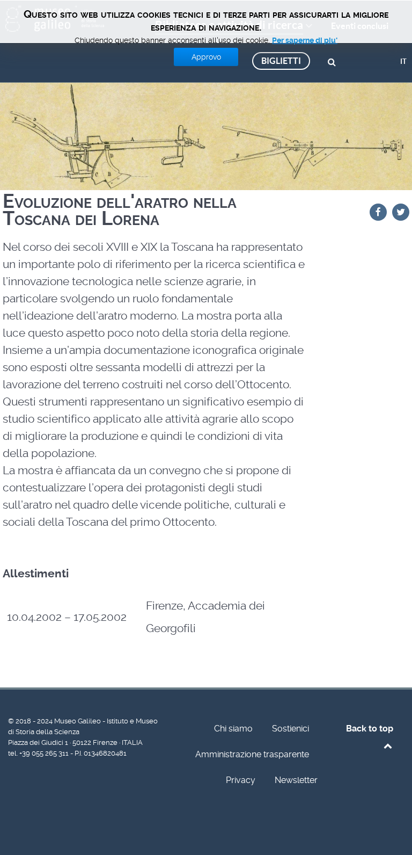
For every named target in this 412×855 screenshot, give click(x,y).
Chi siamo (233, 728)
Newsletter (296, 780)
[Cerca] (333, 61)
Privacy (240, 780)
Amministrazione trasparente (252, 754)
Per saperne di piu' (304, 40)
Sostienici (290, 728)
